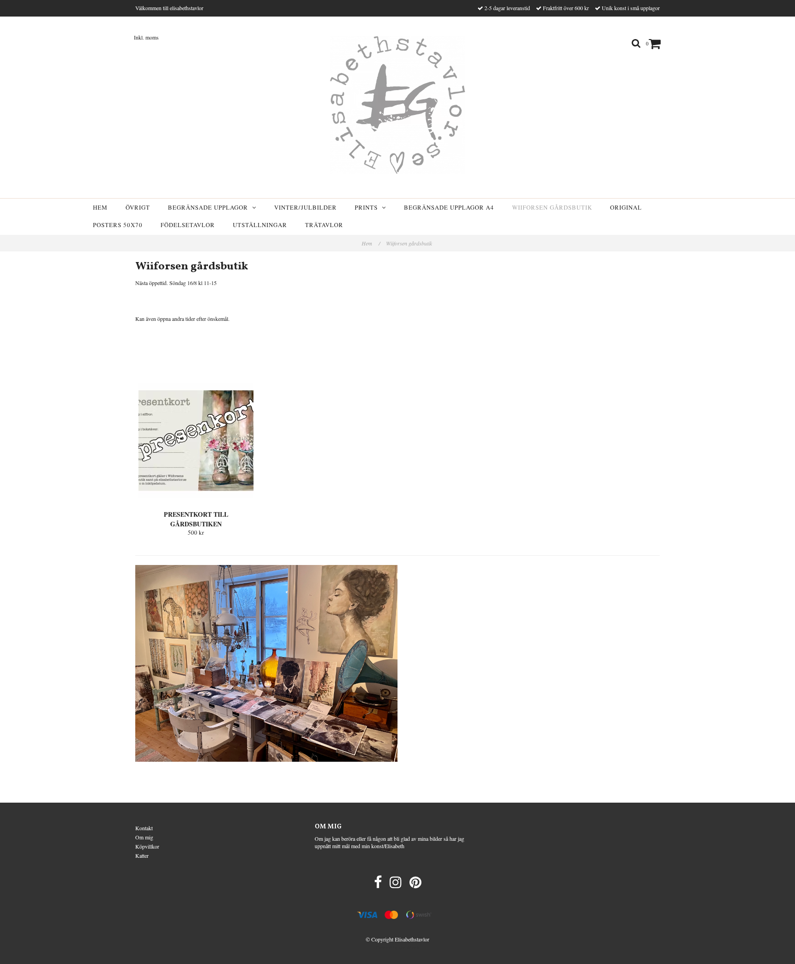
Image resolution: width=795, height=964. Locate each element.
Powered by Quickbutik (398, 947)
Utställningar (260, 225)
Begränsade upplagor (210, 207)
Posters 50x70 (118, 225)
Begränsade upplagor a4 (449, 207)
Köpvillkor (147, 846)
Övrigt (138, 207)
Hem (100, 207)
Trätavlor (324, 225)
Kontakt (144, 828)
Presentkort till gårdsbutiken (196, 519)
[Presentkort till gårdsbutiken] (196, 440)
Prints (368, 207)
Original (626, 207)
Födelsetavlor (188, 225)
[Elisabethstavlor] (397, 105)
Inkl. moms (146, 37)
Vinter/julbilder (305, 207)
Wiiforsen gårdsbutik (552, 207)
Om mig (144, 837)
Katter (142, 855)
